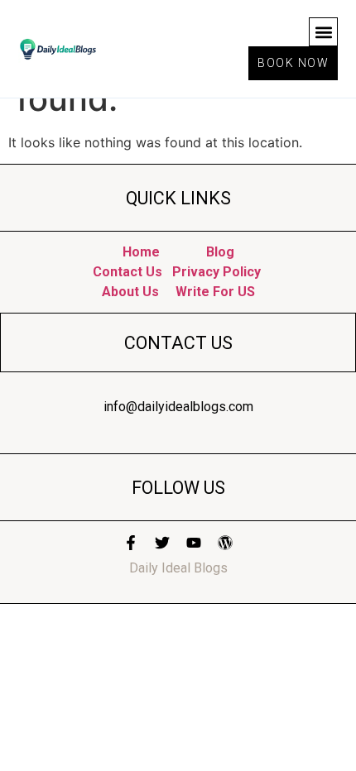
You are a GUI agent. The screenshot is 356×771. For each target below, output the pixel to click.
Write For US (215, 291)
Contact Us (127, 272)
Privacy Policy (216, 272)
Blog (220, 252)
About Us (130, 291)
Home (143, 252)
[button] (323, 31)
